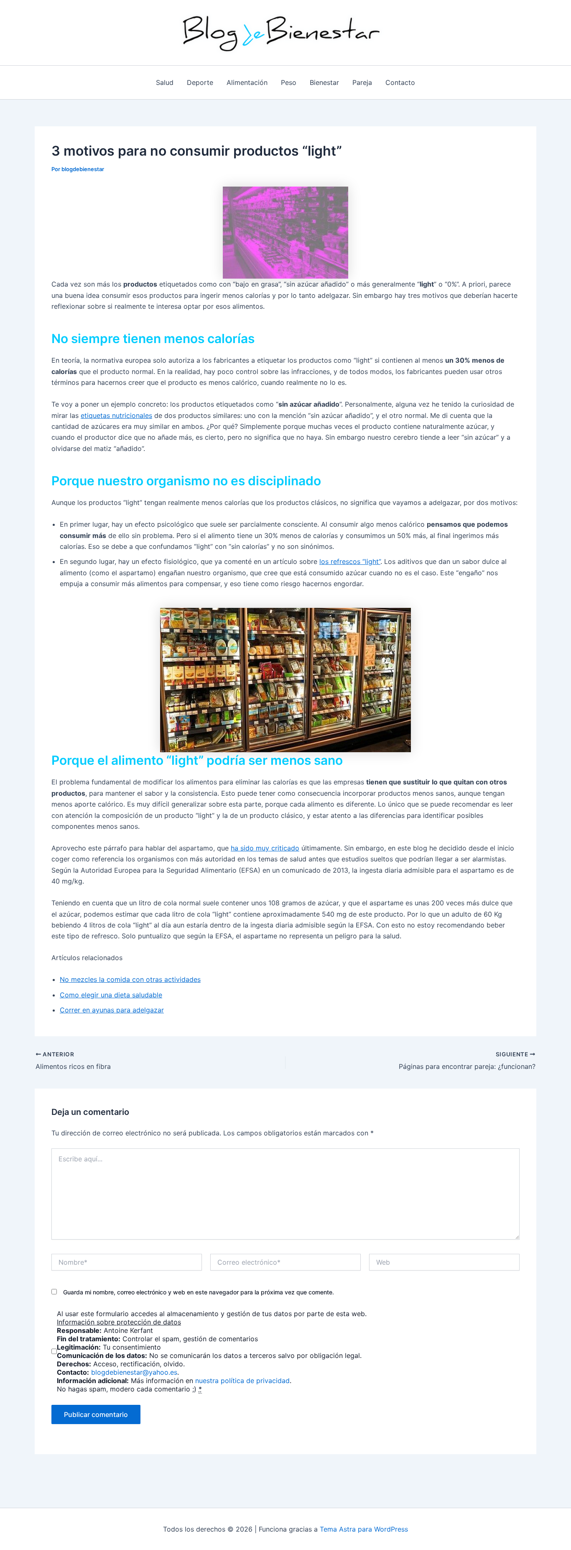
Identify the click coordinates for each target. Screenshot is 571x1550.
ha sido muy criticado (265, 848)
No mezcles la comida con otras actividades (130, 979)
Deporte (200, 82)
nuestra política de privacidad (242, 1380)
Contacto (400, 82)
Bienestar (324, 82)
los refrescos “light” (349, 561)
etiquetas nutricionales (116, 415)
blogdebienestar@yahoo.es (134, 1372)
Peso (288, 82)
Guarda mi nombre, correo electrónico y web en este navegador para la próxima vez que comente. (198, 1292)
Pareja (362, 82)
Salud (164, 82)
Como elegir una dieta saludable (111, 995)
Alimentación (247, 82)
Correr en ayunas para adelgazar (112, 1010)
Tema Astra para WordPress (364, 1529)
